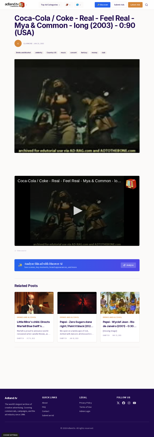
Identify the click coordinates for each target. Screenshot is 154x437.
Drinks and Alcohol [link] (26, 317)
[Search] (146, 5)
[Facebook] (123, 402)
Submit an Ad (48, 415)
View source (21, 251)
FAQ (44, 407)
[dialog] (10, 435)
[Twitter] (118, 402)
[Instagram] (129, 402)
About (45, 402)
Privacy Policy (85, 402)
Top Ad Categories (49, 4)
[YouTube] (134, 402)
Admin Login (84, 411)
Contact (45, 411)
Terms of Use (85, 407)
